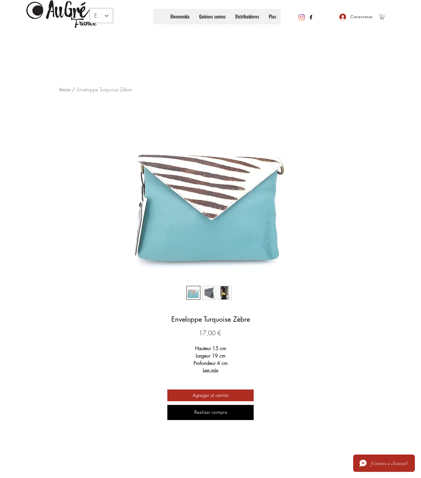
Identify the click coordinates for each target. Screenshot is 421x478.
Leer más (210, 370)
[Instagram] (302, 17)
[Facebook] (311, 17)
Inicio (65, 89)
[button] (382, 16)
